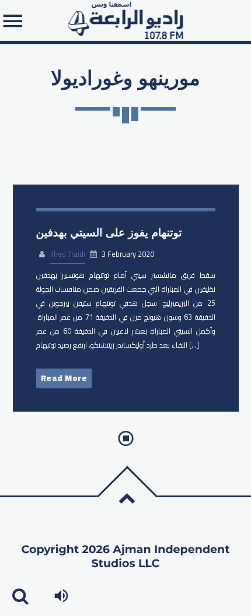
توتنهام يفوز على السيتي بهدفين (109, 232)
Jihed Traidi (67, 254)
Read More (64, 377)
